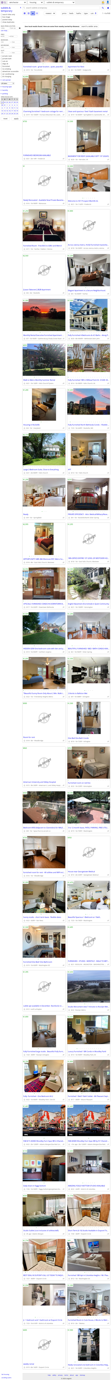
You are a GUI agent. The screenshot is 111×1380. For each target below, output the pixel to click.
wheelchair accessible (11, 71)
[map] (37, 13)
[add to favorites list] (24, 70)
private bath (7, 59)
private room (7, 56)
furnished (6, 66)
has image (6, 17)
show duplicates (8, 22)
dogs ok (5, 64)
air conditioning (8, 74)
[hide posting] (63, 70)
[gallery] (33, 13)
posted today (7, 20)
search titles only (9, 14)
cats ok (5, 61)
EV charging (7, 76)
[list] (25, 13)
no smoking (7, 69)
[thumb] (29, 13)
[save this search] (108, 8)
